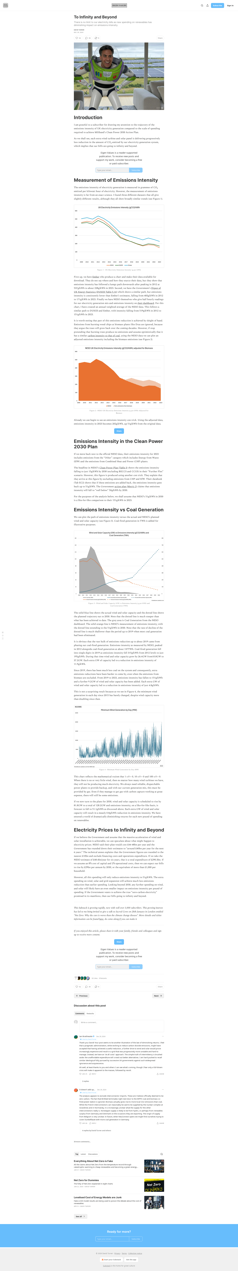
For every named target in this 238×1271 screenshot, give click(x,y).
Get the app (131, 1259)
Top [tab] (76, 1154)
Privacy (117, 1253)
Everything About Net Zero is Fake (93, 1161)
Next (156, 996)
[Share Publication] (207, 5)
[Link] (70, 117)
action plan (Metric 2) (126, 486)
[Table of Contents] (2, 635)
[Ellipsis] (163, 1036)
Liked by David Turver (89, 1039)
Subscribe (217, 5)
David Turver (79, 30)
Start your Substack (112, 1259)
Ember (95, 277)
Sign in (230, 5)
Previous (83, 996)
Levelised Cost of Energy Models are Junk (98, 1197)
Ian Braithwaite (85, 1036)
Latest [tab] (83, 1154)
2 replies (85, 1081)
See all (79, 1216)
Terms (124, 1253)
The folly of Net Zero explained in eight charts (93, 1183)
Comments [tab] (79, 1013)
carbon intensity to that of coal (104, 336)
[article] (119, 1167)
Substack (106, 1266)
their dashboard (145, 303)
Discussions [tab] (93, 1154)
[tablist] (84, 1013)
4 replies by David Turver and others (96, 1130)
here (101, 919)
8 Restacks (103, 978)
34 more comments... (82, 1142)
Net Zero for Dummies (86, 1180)
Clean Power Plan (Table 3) (113, 468)
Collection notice (135, 1253)
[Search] (202, 5)
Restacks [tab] (90, 1013)
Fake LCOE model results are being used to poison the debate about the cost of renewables (107, 1202)
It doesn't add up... (87, 1089)
